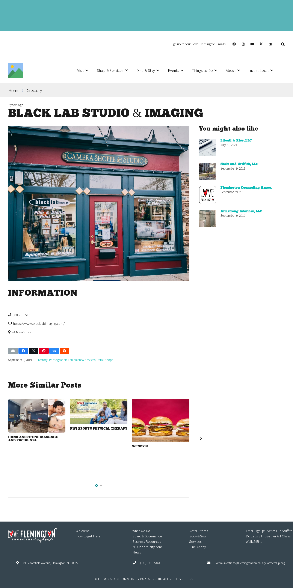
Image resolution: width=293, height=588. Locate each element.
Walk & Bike (254, 541)
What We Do (141, 530)
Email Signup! (255, 530)
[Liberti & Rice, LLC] (207, 147)
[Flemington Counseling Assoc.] (207, 194)
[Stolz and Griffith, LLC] (207, 171)
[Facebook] (234, 44)
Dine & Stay (197, 546)
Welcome (83, 530)
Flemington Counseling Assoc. (246, 187)
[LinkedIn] (270, 44)
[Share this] (23, 351)
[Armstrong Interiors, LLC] (207, 218)
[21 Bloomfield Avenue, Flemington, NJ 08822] (19, 562)
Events (270, 530)
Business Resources (146, 541)
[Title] (15, 70)
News (136, 552)
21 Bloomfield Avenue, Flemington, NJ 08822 (50, 563)
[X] (261, 44)
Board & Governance (147, 536)
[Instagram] (243, 44)
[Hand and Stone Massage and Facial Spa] (36, 416)
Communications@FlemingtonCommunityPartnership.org (249, 563)
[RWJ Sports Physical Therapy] (98, 411)
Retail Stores (198, 530)
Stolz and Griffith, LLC (239, 164)
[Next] (200, 438)
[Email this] (13, 351)
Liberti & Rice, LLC (236, 140)
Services (195, 541)
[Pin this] (44, 351)
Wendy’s (140, 446)
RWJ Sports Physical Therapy (98, 428)
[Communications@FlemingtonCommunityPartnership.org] (210, 562)
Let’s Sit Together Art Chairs (271, 536)
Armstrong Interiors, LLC (241, 211)
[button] (283, 44)
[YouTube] (252, 44)
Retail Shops (105, 360)
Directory (42, 360)
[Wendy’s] (160, 420)
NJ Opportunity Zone (147, 546)
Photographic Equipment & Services (72, 360)
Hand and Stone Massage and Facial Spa (33, 439)
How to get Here (88, 536)
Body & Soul (198, 536)
